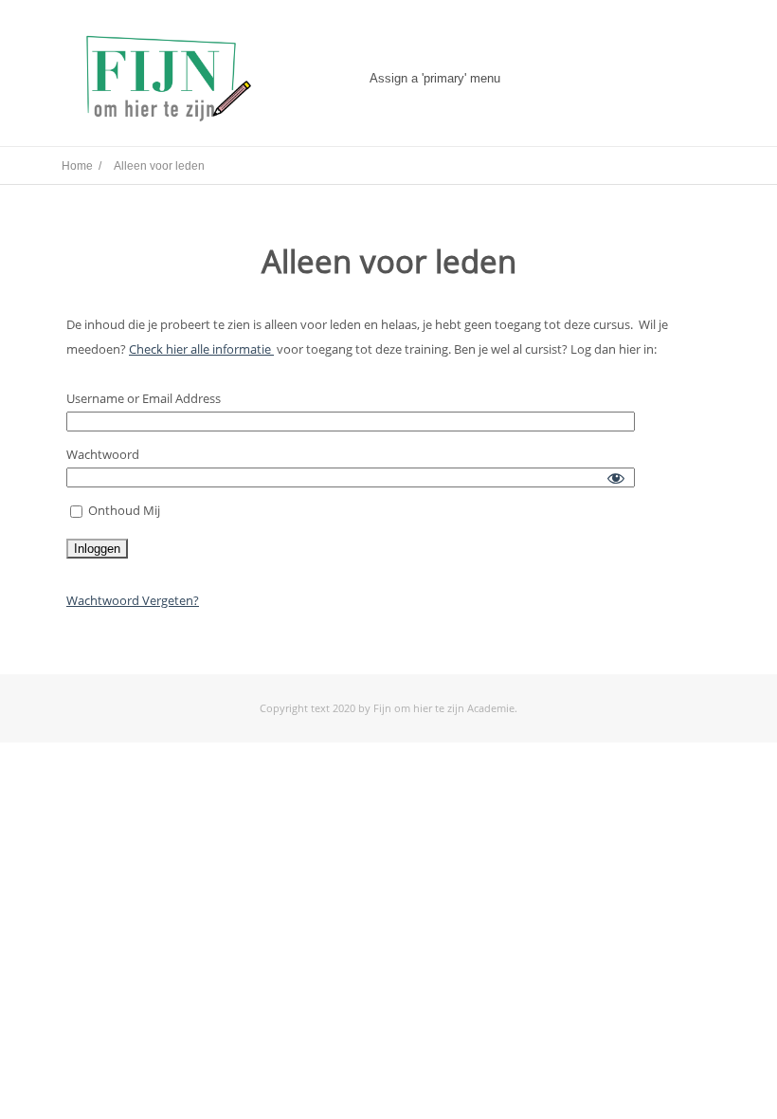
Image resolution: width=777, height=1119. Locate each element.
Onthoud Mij (122, 510)
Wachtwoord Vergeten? (132, 600)
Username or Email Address (143, 398)
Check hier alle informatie (201, 349)
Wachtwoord (102, 454)
